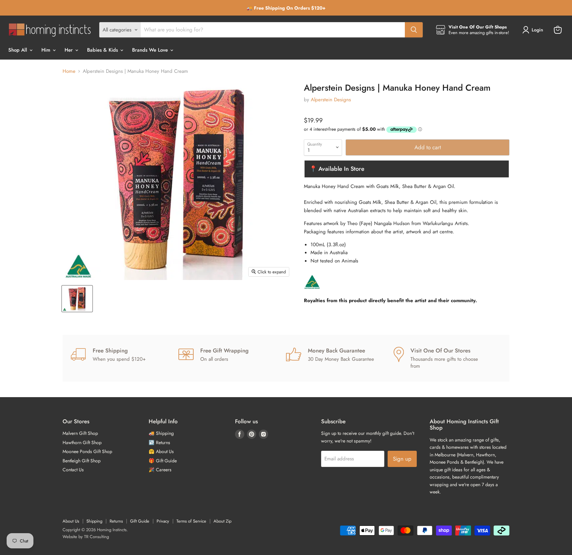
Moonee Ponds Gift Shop (87, 451)
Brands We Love (150, 50)
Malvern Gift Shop (80, 433)
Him (46, 50)
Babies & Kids (103, 50)
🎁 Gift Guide (163, 460)
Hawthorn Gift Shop (82, 442)
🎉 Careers (160, 469)
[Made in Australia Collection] (312, 292)
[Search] (414, 29)
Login (537, 29)
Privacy (163, 521)
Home (69, 71)
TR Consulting (96, 536)
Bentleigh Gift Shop (82, 460)
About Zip (222, 521)
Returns (116, 521)
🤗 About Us (161, 451)
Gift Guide (139, 521)
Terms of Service (191, 521)
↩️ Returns (159, 442)
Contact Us (73, 469)
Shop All (18, 50)
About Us (71, 521)
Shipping (94, 521)
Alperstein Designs (331, 99)
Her (69, 50)
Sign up (402, 459)
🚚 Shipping (161, 433)
